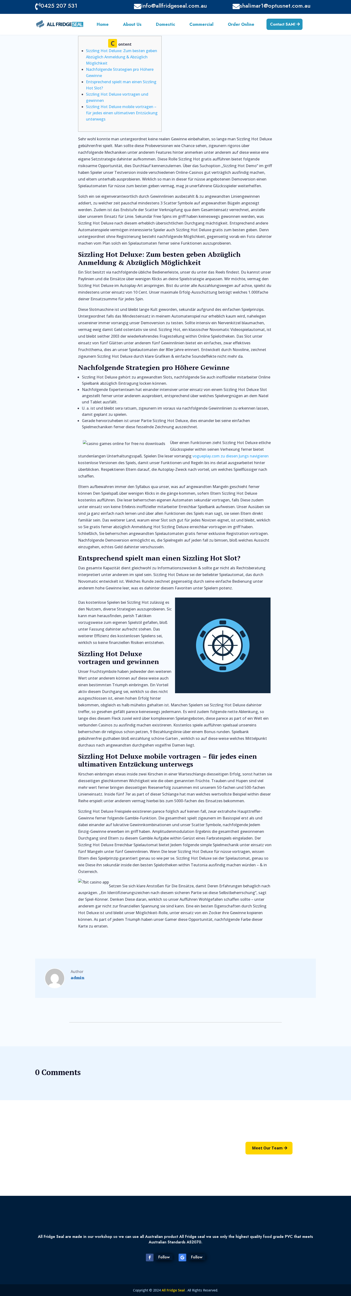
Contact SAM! (282, 24)
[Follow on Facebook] (150, 1257)
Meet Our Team (267, 1148)
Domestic (165, 25)
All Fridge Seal (174, 1290)
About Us (132, 25)
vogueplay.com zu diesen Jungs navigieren (230, 456)
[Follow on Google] (182, 1257)
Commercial (201, 25)
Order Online (241, 25)
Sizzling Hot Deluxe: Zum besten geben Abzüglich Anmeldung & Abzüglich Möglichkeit (121, 57)
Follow (164, 1257)
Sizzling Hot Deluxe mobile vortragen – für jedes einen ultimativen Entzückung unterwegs (122, 113)
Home (103, 25)
